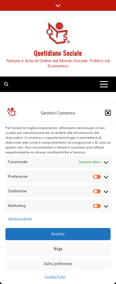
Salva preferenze (58, 263)
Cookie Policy (55, 277)
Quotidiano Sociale (58, 53)
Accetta (58, 234)
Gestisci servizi (20, 218)
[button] (108, 112)
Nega (58, 248)
